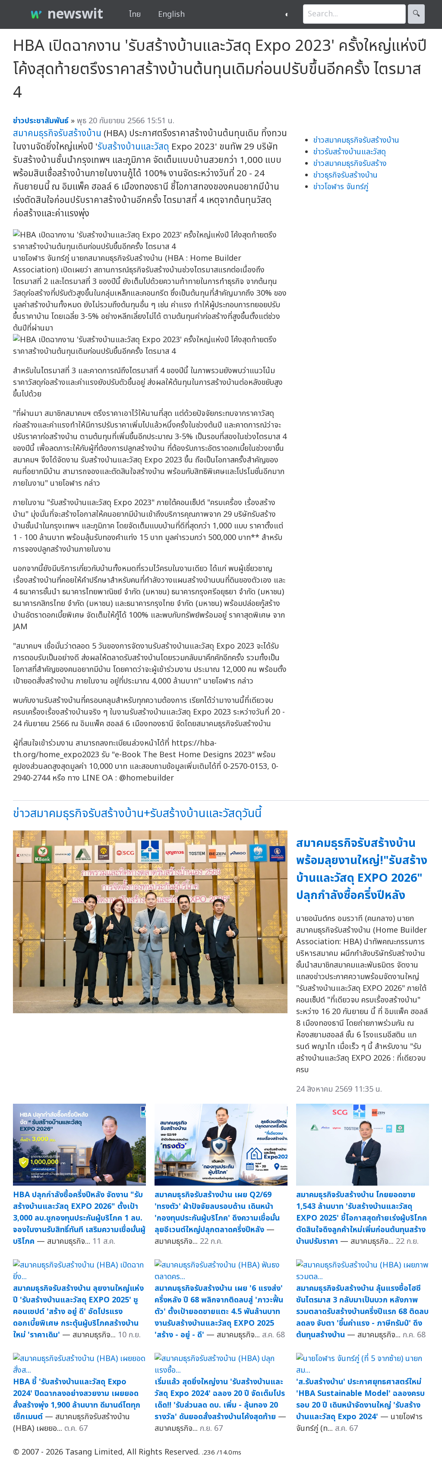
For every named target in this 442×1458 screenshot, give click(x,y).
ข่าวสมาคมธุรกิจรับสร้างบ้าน (356, 140)
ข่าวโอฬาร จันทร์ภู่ (340, 187)
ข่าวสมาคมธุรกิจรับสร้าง (350, 163)
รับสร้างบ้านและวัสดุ (133, 146)
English (171, 14)
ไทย (135, 14)
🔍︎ (416, 14)
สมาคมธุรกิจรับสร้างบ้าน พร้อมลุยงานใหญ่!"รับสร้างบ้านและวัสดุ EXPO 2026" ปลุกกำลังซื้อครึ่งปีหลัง (361, 869)
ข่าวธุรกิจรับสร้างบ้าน (345, 175)
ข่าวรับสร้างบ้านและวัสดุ (349, 152)
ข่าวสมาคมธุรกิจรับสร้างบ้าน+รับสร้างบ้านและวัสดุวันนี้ (137, 813)
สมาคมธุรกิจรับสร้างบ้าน (57, 133)
